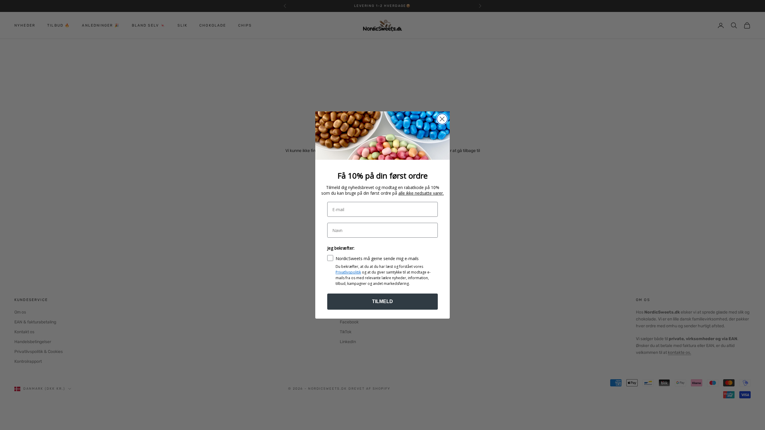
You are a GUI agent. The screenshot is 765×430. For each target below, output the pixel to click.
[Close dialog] (442, 119)
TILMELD (382, 301)
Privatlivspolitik (348, 272)
